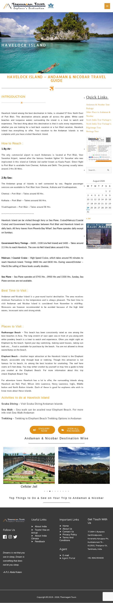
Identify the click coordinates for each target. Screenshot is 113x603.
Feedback (40, 541)
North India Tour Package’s (98, 124)
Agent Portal (68, 558)
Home (66, 526)
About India (41, 526)
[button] (5, 468)
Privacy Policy (70, 534)
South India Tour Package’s (98, 120)
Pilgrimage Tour (93, 128)
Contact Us (68, 531)
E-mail (66, 555)
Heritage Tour (92, 131)
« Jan (88, 218)
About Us (67, 529)
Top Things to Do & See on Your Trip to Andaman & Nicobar (56, 497)
